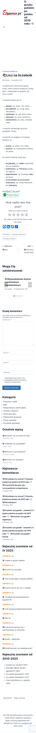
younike (6, 80)
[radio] (10, 215)
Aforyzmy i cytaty (10, 402)
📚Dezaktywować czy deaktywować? (17, 648)
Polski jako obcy (9, 414)
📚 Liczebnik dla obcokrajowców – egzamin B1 (16, 598)
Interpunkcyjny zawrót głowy (14, 408)
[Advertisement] (18, 48)
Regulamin (7, 698)
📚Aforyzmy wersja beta (29, 249)
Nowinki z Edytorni (10, 411)
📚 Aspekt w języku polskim (13, 561)
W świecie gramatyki (10, 71)
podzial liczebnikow (18, 234)
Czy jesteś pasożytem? (15, 674)
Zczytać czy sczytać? (14, 665)
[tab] (15, 296)
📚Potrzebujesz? (9, 502)
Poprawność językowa (12, 417)
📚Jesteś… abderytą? (11, 639)
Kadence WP (27, 723)
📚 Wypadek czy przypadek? (14, 444)
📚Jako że (6, 618)
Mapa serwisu (19, 698)
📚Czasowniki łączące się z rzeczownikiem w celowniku (13, 628)
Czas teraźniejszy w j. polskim (18, 680)
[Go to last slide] (6, 284)
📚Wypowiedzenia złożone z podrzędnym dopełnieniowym (18, 282)
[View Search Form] (4, 27)
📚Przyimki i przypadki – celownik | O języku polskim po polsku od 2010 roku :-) (18, 513)
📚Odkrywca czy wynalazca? (14, 452)
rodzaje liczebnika (9, 238)
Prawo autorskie (9, 420)
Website (6, 372)
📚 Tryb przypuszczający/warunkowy (17, 609)
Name (6, 353)
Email (6, 363)
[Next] (30, 284)
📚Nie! (7, 248)
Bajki (5, 405)
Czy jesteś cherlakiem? (15, 677)
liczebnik (6, 234)
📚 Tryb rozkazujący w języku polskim (17, 579)
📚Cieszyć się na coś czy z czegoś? (16, 588)
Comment (7, 320)
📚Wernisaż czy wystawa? (13, 460)
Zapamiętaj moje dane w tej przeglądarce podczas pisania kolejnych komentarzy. (15, 380)
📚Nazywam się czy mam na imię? (16, 436)
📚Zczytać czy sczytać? (12, 570)
